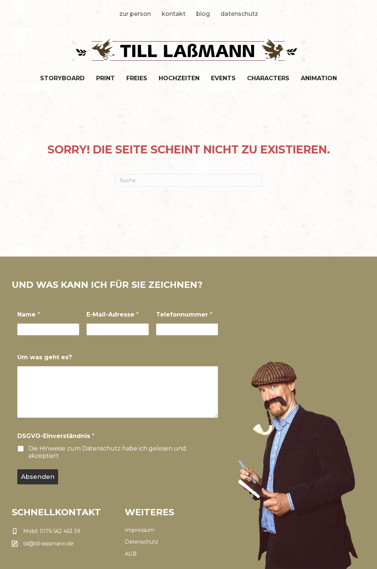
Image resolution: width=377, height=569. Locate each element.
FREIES (136, 78)
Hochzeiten (179, 78)
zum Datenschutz (94, 448)
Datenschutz (239, 13)
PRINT (105, 78)
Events (223, 78)
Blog (203, 13)
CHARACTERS (268, 78)
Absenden (37, 476)
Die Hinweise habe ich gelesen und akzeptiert (107, 452)
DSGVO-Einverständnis (56, 435)
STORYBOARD (62, 78)
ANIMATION (319, 78)
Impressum (140, 530)
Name (28, 314)
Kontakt (174, 13)
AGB (131, 554)
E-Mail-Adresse (113, 314)
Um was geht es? (44, 357)
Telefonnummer (184, 314)
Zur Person (135, 13)
